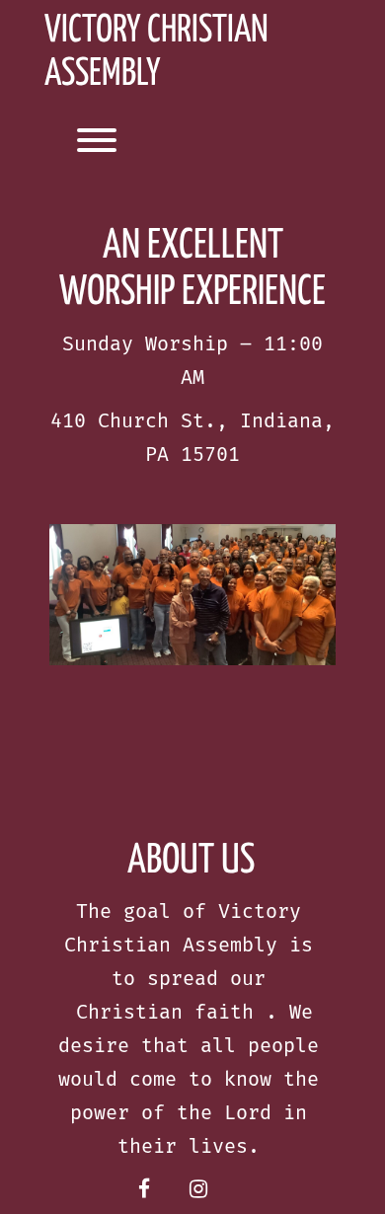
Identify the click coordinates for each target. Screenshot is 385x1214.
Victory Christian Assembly (156, 53)
